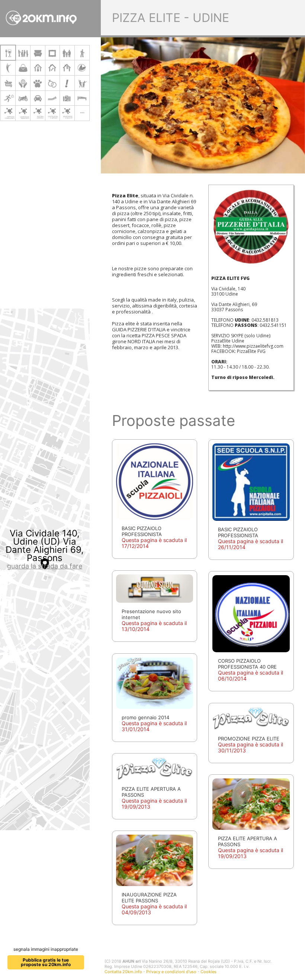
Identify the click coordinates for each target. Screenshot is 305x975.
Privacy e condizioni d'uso (171, 971)
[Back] (13, 17)
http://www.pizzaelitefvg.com (253, 346)
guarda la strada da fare (44, 566)
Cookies (208, 971)
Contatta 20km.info (123, 971)
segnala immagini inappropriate (45, 949)
